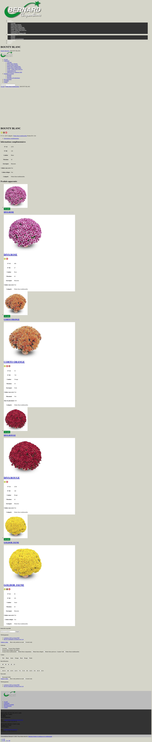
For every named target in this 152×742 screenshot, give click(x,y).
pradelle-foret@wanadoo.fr (10, 729)
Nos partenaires (8, 706)
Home (2, 51)
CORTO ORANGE (11, 319)
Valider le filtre (4, 642)
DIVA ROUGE (10, 435)
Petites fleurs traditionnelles (12, 86)
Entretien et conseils (9, 704)
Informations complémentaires (11, 138)
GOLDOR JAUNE (11, 543)
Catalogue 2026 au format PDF (11, 638)
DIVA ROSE (9, 212)
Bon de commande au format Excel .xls (14, 639)
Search (17, 631)
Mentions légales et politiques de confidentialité (40, 736)
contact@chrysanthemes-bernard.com (13, 720)
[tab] (77, 138)
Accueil (3, 86)
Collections (6, 51)
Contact (6, 707)
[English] (7, 740)
